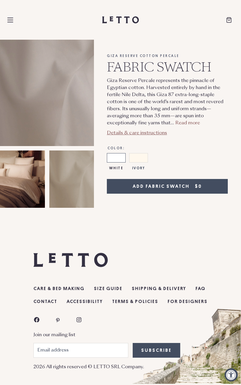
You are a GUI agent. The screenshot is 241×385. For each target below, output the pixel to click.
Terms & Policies (135, 301)
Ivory (138, 168)
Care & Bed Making (59, 288)
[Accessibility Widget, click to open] (231, 374)
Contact (45, 301)
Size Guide (108, 288)
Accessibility (85, 301)
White (116, 168)
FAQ (200, 288)
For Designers (188, 301)
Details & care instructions (137, 133)
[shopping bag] (229, 20)
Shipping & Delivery (159, 288)
